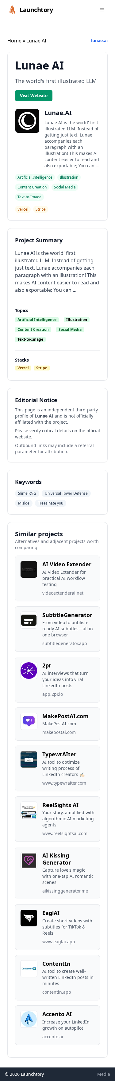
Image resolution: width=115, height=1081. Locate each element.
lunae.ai (99, 40)
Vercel (23, 367)
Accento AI (57, 1014)
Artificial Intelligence (36, 319)
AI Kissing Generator (56, 859)
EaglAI (50, 913)
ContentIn (56, 963)
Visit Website (34, 95)
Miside (23, 503)
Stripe (41, 367)
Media (103, 1074)
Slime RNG (27, 493)
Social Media (70, 329)
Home (14, 40)
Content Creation (33, 329)
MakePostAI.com (65, 716)
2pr (46, 665)
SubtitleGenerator (67, 615)
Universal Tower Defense (66, 493)
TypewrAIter (59, 754)
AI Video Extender (66, 564)
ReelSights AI (60, 805)
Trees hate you (50, 503)
